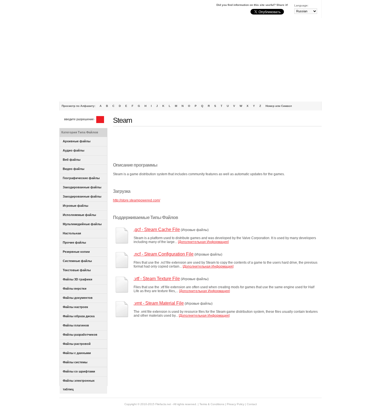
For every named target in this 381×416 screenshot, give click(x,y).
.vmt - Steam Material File (159, 303)
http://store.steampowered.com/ (136, 200)
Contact (252, 404)
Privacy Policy (235, 404)
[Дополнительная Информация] (203, 242)
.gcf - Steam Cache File (157, 229)
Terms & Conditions (211, 404)
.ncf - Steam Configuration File (164, 254)
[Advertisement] (190, 60)
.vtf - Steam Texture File (157, 278)
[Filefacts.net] (87, 10)
